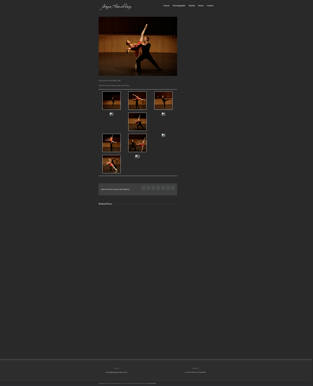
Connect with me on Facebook (195, 372)
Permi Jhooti (152, 383)
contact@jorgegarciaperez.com (116, 372)
